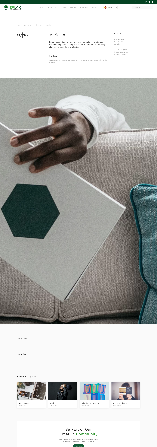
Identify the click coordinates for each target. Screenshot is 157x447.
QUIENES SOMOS (53, 7)
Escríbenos (135, 2)
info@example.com (121, 52)
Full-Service (38, 25)
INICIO (41, 7)
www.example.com (120, 54)
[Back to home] (13, 7)
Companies (27, 25)
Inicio (18, 25)
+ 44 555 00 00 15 (120, 50)
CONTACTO (95, 7)
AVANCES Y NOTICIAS (69, 7)
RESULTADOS (84, 7)
